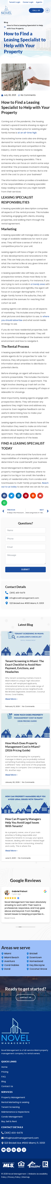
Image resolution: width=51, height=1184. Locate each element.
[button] (4, 496)
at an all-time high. (27, 132)
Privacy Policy (14, 1177)
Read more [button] (10, 918)
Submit (25, 569)
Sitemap (26, 1177)
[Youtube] (3, 1150)
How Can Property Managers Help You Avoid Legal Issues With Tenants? (23, 822)
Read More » (11, 699)
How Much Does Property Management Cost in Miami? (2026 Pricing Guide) (22, 746)
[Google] (8, 1150)
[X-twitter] (19, 1150)
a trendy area (38, 284)
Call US (36, 10)
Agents (39, 2)
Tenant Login (14, 2)
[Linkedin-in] (14, 1150)
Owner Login (28, 2)
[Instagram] (24, 1150)
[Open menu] (47, 10)
